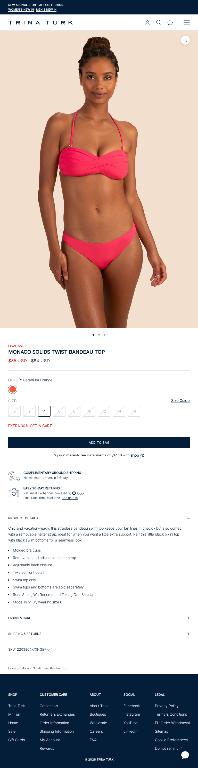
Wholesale (98, 723)
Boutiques (98, 714)
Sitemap (161, 731)
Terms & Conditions (171, 714)
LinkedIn (130, 731)
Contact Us (49, 706)
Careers (96, 731)
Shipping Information (57, 731)
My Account (50, 740)
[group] (99, 560)
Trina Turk (16, 706)
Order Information (54, 723)
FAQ (93, 740)
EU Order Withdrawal (172, 723)
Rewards (47, 748)
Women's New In (21, 9)
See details (70, 498)
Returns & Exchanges (57, 714)
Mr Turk (14, 714)
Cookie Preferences (171, 740)
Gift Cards (16, 740)
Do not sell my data (171, 748)
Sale (11, 731)
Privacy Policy (167, 706)
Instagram (131, 714)
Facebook (131, 706)
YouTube (130, 723)
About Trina (99, 706)
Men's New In (46, 9)
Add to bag (99, 442)
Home (12, 668)
